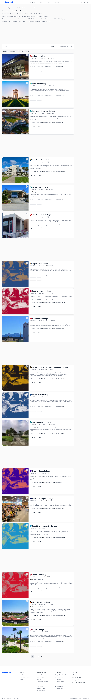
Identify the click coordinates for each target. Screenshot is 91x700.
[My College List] (87, 2)
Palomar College (6, 16)
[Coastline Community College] (15, 536)
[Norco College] (15, 640)
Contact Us (22, 679)
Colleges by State (59, 688)
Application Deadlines (42, 681)
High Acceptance (41, 688)
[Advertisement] (38, 33)
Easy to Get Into (41, 690)
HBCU (38, 684)
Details (39, 70)
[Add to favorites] (27, 55)
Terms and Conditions (6, 698)
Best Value (39, 679)
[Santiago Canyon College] (15, 509)
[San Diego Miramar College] (15, 122)
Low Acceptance (41, 693)
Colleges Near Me (59, 686)
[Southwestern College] (15, 301)
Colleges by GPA (59, 677)
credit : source (23, 78)
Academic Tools (57, 2)
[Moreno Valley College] (15, 433)
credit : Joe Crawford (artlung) (21, 237)
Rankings (42, 2)
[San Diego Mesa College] (15, 170)
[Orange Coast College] (15, 481)
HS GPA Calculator (76, 677)
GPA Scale (74, 685)
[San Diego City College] (15, 225)
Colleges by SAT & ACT (60, 674)
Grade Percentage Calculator (79, 682)
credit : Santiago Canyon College (20, 520)
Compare (49, 2)
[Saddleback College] (15, 329)
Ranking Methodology (25, 677)
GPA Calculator (75, 674)
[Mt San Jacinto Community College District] (15, 378)
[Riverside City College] (15, 613)
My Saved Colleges (59, 681)
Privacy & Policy (16, 698)
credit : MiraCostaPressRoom (21, 106)
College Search (58, 679)
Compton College (37, 18)
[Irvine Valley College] (15, 405)
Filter (6, 46)
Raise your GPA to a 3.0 (77, 680)
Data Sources (23, 674)
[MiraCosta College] (15, 94)
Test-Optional (40, 686)
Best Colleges (40, 677)
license (27, 78)
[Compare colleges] (84, 2)
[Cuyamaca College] (15, 274)
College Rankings (41, 674)
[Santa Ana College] (15, 585)
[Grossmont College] (15, 198)
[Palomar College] (15, 67)
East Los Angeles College (8, 18)
